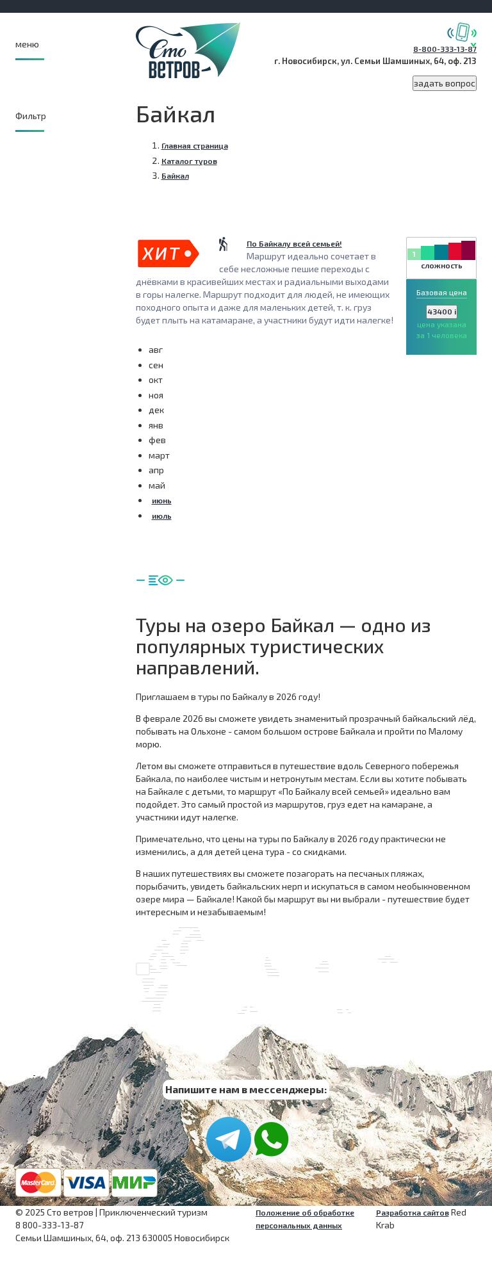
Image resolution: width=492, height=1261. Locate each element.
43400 (441, 311)
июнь (162, 500)
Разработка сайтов (412, 1212)
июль (162, 515)
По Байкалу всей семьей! (294, 243)
